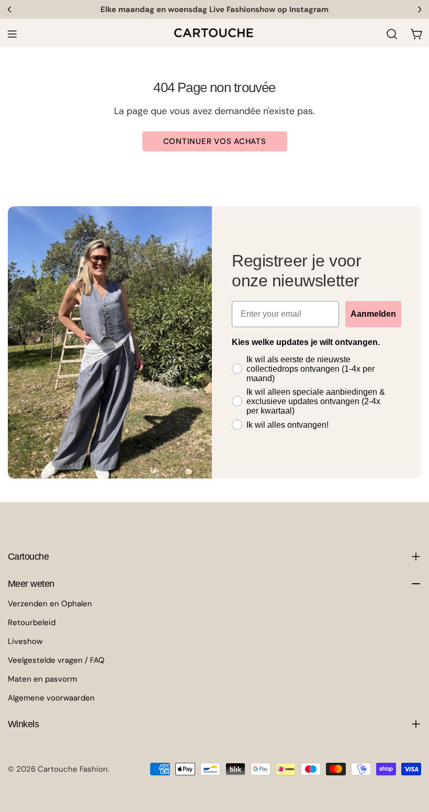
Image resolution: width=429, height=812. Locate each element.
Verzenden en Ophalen (50, 603)
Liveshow (25, 641)
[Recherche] (391, 34)
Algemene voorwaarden (51, 698)
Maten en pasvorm (42, 679)
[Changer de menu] (12, 34)
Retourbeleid (31, 622)
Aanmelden (373, 313)
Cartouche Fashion (73, 769)
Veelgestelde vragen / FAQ (56, 660)
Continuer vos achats (214, 141)
